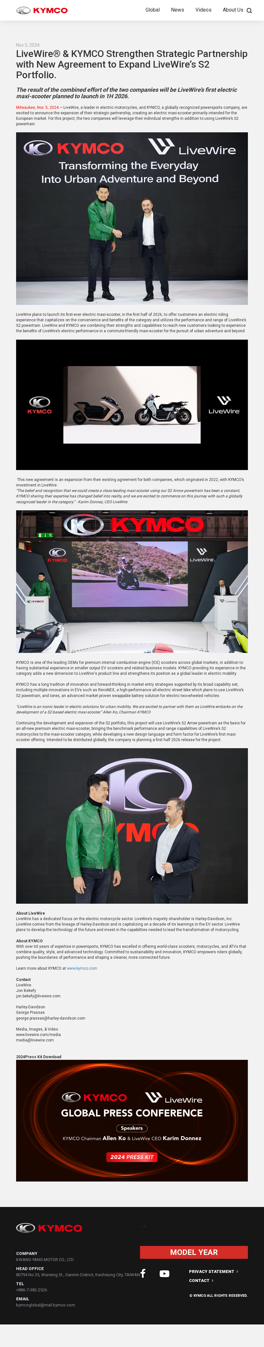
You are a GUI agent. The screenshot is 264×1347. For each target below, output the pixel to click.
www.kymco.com (82, 968)
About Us (233, 10)
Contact (200, 1280)
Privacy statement (212, 1271)
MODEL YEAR (194, 1252)
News (177, 10)
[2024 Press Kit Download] (132, 1180)
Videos (203, 10)
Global (153, 10)
